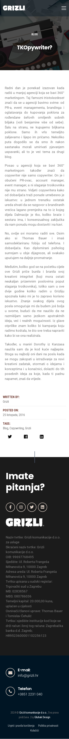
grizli (28, 428)
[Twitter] (31, 507)
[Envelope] (10, 672)
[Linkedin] (42, 507)
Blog (34, 34)
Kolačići (34, 730)
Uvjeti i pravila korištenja (21, 725)
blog (5, 428)
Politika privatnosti (48, 725)
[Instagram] (21, 507)
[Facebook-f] (10, 507)
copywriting (17, 428)
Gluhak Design (42, 717)
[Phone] (10, 691)
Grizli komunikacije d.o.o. (33, 712)
